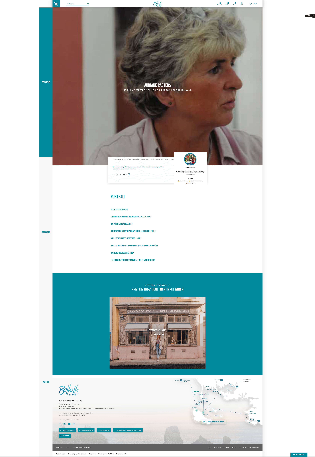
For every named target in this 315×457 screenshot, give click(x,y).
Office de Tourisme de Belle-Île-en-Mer (70, 401)
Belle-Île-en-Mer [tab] (199, 395)
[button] (255, 4)
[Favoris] (251, 3)
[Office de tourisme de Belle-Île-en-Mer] (69, 389)
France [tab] (196, 392)
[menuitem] (157, 3)
